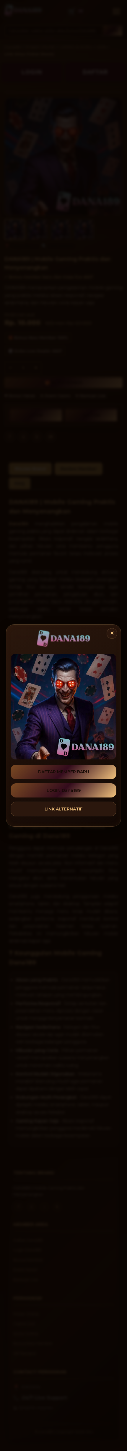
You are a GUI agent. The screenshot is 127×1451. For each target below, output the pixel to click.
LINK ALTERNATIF (64, 809)
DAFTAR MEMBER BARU (63, 771)
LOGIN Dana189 (64, 790)
